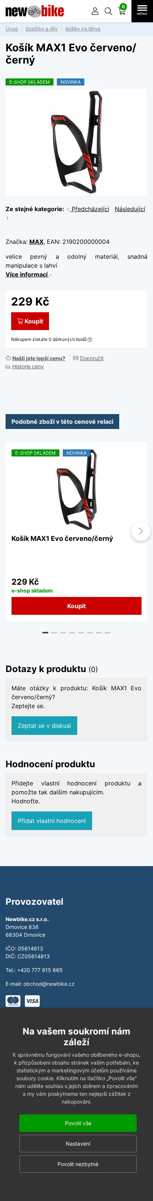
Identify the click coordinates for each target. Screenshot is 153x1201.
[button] (108, 11)
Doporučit (92, 358)
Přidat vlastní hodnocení (52, 820)
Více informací (27, 274)
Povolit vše (78, 1123)
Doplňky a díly (42, 29)
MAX (36, 241)
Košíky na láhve (83, 29)
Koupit (34, 321)
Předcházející (89, 209)
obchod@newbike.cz (49, 984)
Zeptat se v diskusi (44, 725)
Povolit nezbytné (78, 1164)
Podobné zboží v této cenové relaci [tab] (62, 421)
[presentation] (12, 531)
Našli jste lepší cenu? (38, 358)
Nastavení (78, 1143)
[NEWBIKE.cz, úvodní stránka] (35, 11)
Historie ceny (28, 366)
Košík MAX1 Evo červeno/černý (62, 538)
